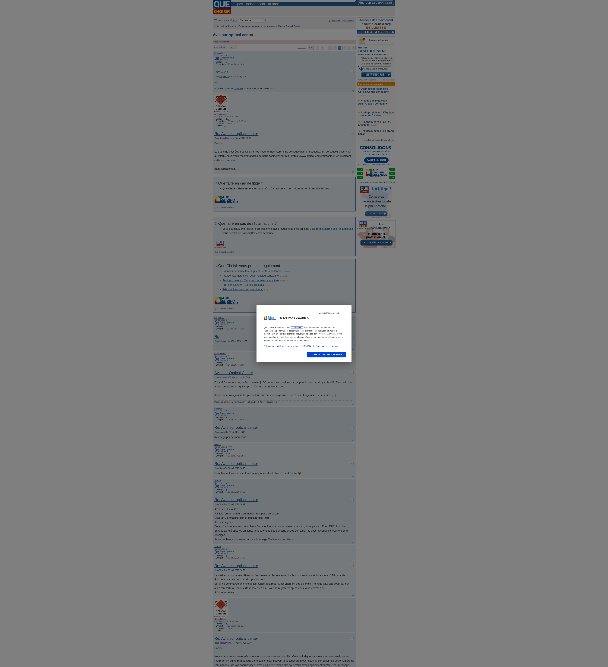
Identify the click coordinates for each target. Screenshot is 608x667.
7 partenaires (297, 327)
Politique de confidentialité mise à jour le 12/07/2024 (287, 346)
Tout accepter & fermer (326, 354)
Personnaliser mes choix (327, 346)
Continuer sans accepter (330, 313)
